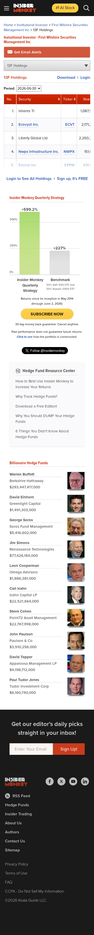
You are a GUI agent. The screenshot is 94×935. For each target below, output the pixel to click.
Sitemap (12, 850)
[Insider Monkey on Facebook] (51, 781)
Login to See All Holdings (29, 178)
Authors (12, 832)
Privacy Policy (16, 864)
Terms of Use (16, 873)
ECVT (70, 124)
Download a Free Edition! (36, 406)
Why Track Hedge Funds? (36, 396)
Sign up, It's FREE (72, 178)
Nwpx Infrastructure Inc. (39, 151)
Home (8, 25)
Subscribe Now (47, 314)
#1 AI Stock (65, 8)
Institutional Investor (32, 25)
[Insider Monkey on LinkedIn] (85, 781)
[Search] (86, 8)
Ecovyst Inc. (29, 124)
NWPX (69, 151)
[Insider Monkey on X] (63, 781)
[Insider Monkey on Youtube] (75, 781)
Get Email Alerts (27, 52)
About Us (13, 823)
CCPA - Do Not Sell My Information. (35, 891)
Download (66, 77)
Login (85, 77)
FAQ (8, 882)
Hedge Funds (17, 805)
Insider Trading (18, 814)
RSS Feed (21, 796)
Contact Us (15, 841)
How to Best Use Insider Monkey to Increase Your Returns (44, 384)
